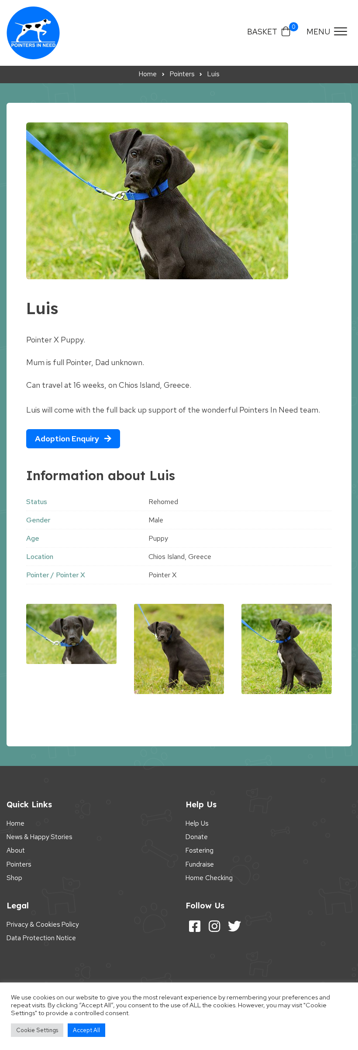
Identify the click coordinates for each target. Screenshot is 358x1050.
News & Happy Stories (39, 837)
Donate (197, 837)
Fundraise (200, 864)
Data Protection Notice (41, 938)
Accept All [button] (86, 1030)
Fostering (199, 850)
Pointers (19, 864)
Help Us (197, 823)
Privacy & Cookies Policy (43, 924)
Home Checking (209, 878)
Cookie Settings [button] (37, 1030)
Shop (14, 878)
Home (15, 823)
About (16, 850)
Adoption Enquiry (68, 439)
